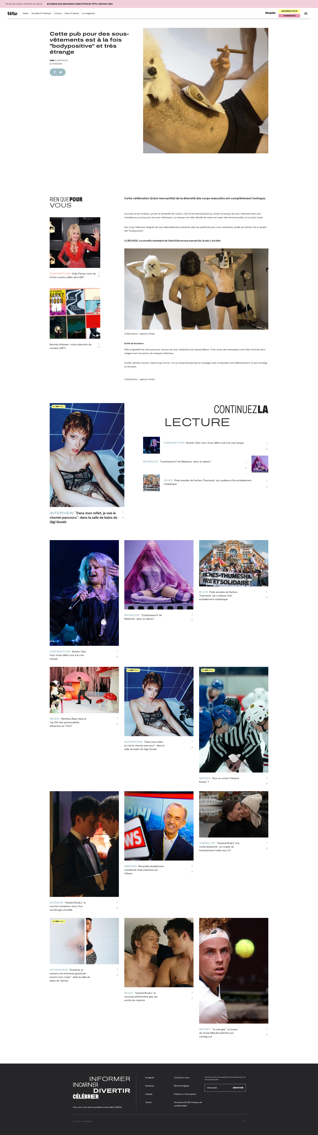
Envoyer (238, 1088)
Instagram (149, 1077)
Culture (58, 13)
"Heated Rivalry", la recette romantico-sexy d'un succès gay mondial (68, 906)
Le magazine (88, 13)
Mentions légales (181, 1085)
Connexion (289, 16)
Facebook (149, 1085)
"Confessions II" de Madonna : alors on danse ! (185, 461)
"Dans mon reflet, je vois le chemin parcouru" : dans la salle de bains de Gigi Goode (83, 517)
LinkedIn (148, 1094)
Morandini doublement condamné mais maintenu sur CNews (144, 870)
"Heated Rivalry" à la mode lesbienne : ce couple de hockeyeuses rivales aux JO (219, 846)
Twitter (148, 1102)
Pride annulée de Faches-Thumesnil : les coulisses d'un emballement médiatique (218, 595)
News (25, 13)
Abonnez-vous (289, 11)
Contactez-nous (181, 1077)
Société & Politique (41, 13)
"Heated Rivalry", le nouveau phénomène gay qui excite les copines (140, 996)
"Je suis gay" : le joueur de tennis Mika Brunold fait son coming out (218, 1033)
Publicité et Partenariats (185, 1094)
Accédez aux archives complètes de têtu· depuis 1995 (80, 4)
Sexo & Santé (72, 13)
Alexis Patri (61, 60)
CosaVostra (88, 1121)
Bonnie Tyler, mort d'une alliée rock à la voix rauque (215, 442)
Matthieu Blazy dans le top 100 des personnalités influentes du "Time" (68, 722)
